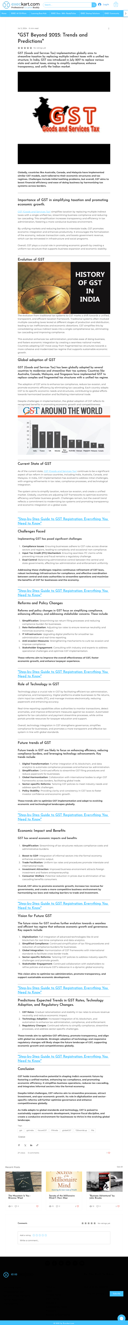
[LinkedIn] (68, 1263)
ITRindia (54, 1130)
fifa (92, 1130)
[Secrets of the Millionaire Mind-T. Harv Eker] (64, 1182)
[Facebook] (54, 1263)
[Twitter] (61, 1263)
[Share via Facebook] (19, 1145)
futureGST (42, 1130)
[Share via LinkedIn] (31, 1145)
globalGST (66, 1130)
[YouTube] (81, 1263)
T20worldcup (81, 1130)
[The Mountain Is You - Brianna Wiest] (23, 1182)
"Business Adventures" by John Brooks (102, 1197)
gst (20, 1130)
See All (120, 1167)
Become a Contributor (58, 1315)
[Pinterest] (75, 1263)
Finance (21, 1136)
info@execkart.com (14, 1292)
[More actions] (108, 28)
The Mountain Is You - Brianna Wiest (19, 1197)
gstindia (30, 1130)
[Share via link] (37, 1145)
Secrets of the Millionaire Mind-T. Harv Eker (62, 1197)
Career (49, 1291)
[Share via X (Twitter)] (25, 1145)
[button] (116, 4)
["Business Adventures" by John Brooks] (104, 1182)
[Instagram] (47, 1263)
